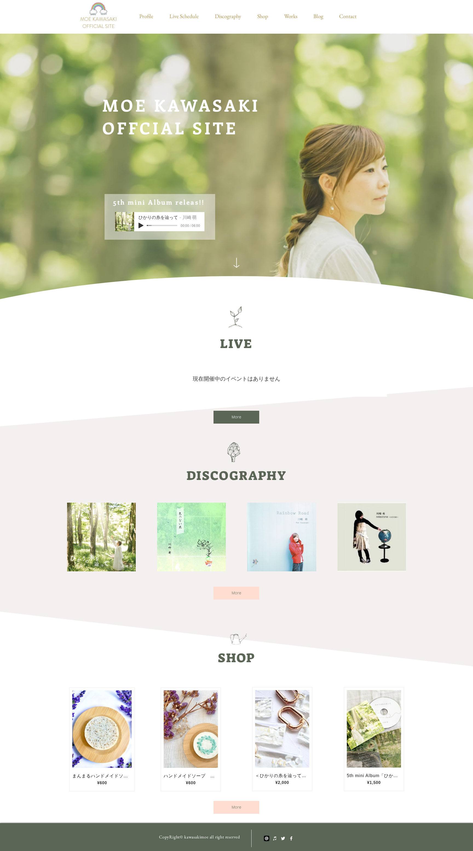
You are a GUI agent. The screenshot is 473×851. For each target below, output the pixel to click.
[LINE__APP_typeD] (266, 838)
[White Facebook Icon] (291, 838)
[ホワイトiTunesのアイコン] (275, 838)
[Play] (141, 225)
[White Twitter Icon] (283, 838)
